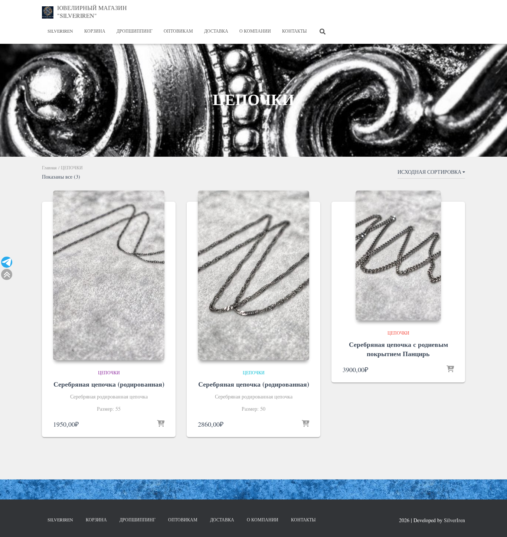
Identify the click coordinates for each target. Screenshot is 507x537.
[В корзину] (160, 424)
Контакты (294, 31)
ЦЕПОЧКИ (109, 372)
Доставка (216, 31)
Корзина (94, 31)
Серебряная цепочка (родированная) (108, 384)
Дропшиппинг (135, 31)
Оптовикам (178, 31)
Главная (49, 167)
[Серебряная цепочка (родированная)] (108, 275)
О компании (255, 31)
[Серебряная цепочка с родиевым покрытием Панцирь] (398, 255)
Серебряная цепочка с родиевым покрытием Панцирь (398, 348)
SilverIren (60, 31)
